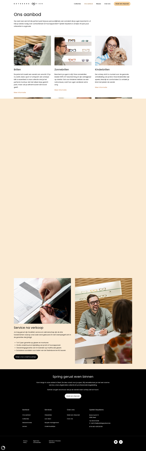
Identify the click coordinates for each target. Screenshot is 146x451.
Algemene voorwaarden (37, 441)
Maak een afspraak (73, 415)
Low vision (48, 419)
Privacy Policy (25, 441)
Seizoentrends (27, 423)
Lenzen (24, 426)
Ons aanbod (26, 415)
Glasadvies (48, 415)
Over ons (70, 419)
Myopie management (52, 423)
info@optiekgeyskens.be (102, 423)
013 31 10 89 (95, 421)
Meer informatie (20, 92)
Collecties (25, 419)
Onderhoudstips (50, 426)
